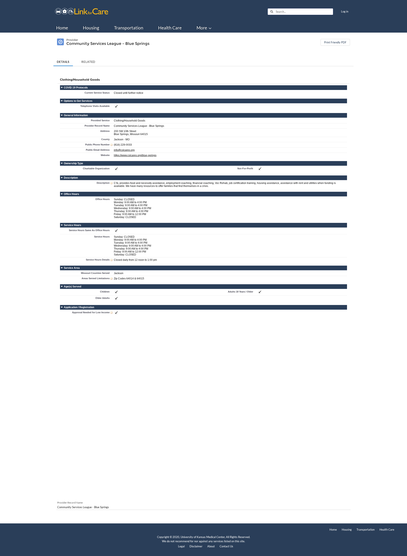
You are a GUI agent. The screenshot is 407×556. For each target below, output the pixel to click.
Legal (181, 546)
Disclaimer (196, 546)
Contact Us (226, 546)
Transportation (128, 27)
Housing (91, 27)
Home (62, 27)
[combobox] (304, 11)
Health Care (170, 27)
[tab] (63, 60)
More (202, 27)
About (211, 546)
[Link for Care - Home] (81, 11)
